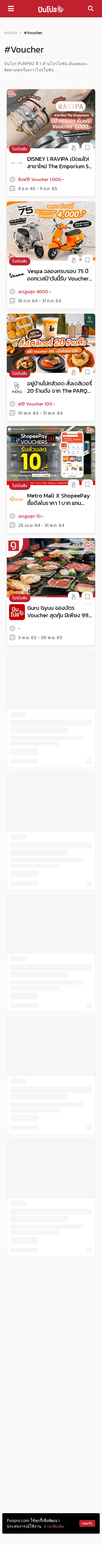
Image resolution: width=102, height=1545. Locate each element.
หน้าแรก (10, 33)
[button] (73, 148)
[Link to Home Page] (51, 8)
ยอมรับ (87, 1523)
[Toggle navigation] (11, 8)
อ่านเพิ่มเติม (54, 1526)
